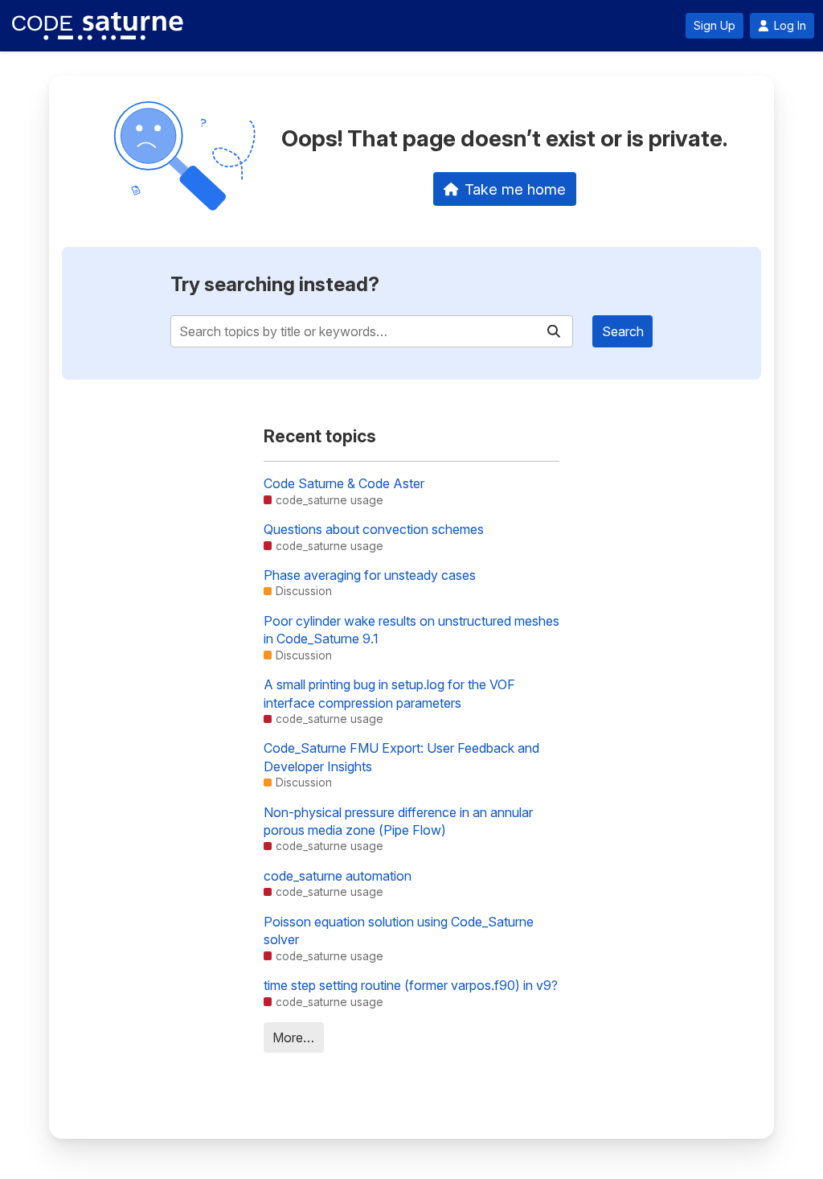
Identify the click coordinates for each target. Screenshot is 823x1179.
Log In (790, 25)
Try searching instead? (274, 284)
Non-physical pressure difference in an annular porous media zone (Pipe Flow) (398, 821)
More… (293, 1037)
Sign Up (714, 25)
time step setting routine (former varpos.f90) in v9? (411, 985)
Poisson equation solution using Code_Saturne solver (399, 930)
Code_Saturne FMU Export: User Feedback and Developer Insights (401, 757)
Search (623, 331)
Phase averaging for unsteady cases (370, 575)
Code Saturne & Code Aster (344, 483)
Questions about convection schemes (374, 529)
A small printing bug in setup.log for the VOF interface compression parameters (389, 693)
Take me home (515, 189)
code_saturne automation (338, 876)
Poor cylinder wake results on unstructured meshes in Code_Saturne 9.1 (411, 630)
